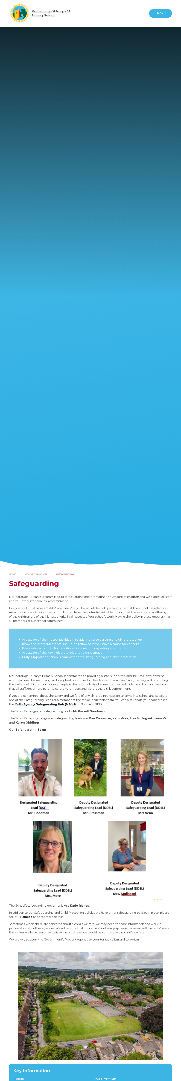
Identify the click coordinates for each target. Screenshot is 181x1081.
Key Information (36, 574)
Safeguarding (64, 574)
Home (12, 574)
